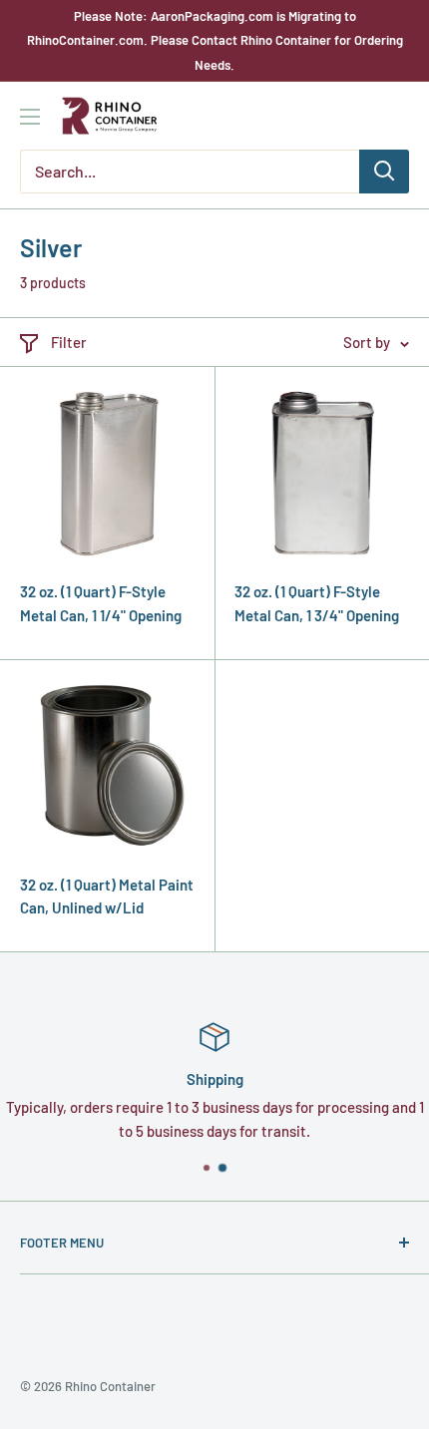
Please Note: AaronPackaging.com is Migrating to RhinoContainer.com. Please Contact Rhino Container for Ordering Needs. (215, 40)
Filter (69, 342)
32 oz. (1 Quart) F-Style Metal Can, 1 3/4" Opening (316, 602)
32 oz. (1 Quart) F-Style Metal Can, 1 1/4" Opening (101, 602)
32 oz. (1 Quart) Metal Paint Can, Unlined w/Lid (107, 896)
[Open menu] (30, 117)
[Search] (384, 171)
